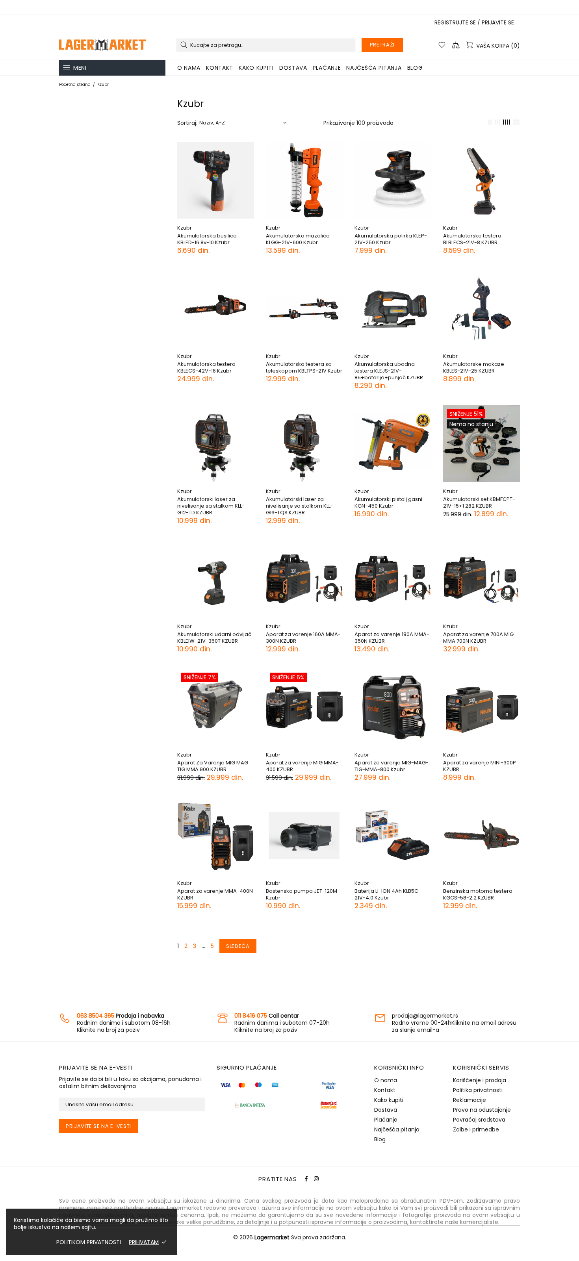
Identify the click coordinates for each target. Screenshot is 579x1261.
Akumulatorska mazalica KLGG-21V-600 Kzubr (298, 239)
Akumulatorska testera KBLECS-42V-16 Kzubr (206, 367)
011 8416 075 (250, 1015)
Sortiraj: (187, 122)
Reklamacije (469, 1099)
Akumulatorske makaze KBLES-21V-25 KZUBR (473, 367)
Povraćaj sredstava (479, 1119)
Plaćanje (385, 1119)
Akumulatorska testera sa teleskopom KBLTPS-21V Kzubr (304, 367)
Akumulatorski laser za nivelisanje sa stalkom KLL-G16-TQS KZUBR (299, 506)
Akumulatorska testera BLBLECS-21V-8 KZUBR (472, 239)
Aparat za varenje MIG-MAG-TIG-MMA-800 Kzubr (391, 766)
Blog (380, 1139)
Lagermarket (102, 45)
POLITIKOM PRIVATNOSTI (88, 1242)
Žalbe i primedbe (476, 1129)
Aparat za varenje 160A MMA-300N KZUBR (303, 637)
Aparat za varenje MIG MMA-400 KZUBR (302, 766)
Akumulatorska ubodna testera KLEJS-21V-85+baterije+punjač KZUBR (388, 371)
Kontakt (384, 1090)
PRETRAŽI (382, 44)
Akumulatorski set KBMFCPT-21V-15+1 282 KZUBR (479, 502)
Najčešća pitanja (396, 1129)
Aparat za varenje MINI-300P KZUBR (479, 766)
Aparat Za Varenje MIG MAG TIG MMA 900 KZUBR (212, 766)
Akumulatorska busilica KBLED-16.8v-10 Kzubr (207, 239)
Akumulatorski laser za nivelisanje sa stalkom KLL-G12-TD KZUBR (211, 506)
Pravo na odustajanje (482, 1109)
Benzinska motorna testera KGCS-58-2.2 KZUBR (477, 894)
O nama (385, 1080)
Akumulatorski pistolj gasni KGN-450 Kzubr (388, 502)
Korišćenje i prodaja (479, 1080)
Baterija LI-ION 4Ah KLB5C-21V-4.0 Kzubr (387, 894)
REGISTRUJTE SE (455, 22)
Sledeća (238, 946)
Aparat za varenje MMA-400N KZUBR (215, 894)
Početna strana (75, 84)
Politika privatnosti (478, 1090)
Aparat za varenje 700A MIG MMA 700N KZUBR (478, 637)
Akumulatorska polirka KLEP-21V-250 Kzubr (390, 239)
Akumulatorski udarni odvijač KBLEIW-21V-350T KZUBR (214, 637)
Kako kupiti (388, 1099)
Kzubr (184, 227)
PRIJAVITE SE (498, 22)
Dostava (385, 1109)
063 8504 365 (95, 1015)
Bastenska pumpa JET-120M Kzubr (301, 894)
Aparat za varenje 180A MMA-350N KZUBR (391, 637)
